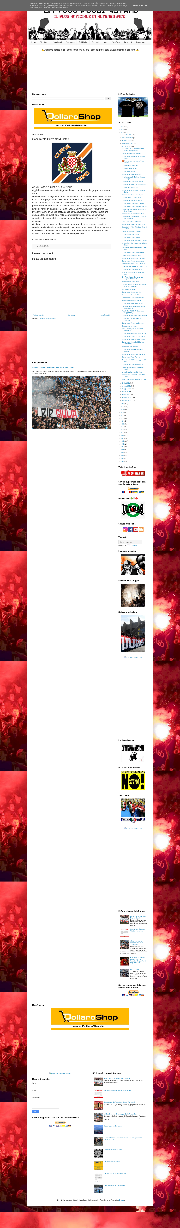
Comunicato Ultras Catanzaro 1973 (134, 184)
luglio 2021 (126, 383)
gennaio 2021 (127, 400)
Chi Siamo (44, 42)
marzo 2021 (126, 394)
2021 (122, 132)
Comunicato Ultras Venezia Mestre (133, 339)
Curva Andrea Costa (129, 289)
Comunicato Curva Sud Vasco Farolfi (134, 206)
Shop (105, 42)
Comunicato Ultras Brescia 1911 (133, 303)
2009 (122, 435)
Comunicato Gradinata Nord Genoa (134, 333)
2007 (122, 441)
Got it (147, 5)
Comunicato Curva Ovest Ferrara (133, 252)
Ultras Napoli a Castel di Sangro (133, 372)
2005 (122, 447)
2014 (122, 421)
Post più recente (38, 315)
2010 (122, 432)
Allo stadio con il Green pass (131, 255)
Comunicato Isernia (128, 171)
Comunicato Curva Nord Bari (131, 292)
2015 (122, 418)
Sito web (95, 42)
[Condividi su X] (43, 246)
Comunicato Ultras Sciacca (113, 1150)
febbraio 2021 (127, 397)
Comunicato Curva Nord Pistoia (132, 182)
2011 (122, 430)
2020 (122, 404)
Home (33, 42)
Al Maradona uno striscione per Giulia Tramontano (53, 368)
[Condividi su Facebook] (45, 246)
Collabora (70, 42)
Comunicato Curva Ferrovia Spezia (133, 336)
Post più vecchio (105, 315)
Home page (72, 315)
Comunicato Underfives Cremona (133, 323)
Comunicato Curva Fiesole (131, 237)
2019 (122, 407)
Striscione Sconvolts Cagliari (131, 301)
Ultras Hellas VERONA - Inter (131, 198)
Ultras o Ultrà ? (135, 969)
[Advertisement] (90, 72)
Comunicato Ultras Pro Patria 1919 (133, 224)
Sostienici (57, 42)
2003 (122, 452)
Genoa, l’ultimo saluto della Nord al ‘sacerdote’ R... (133, 307)
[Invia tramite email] (38, 246)
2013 (122, 424)
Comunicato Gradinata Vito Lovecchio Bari (137, 930)
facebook (128, 42)
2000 (122, 461)
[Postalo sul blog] (40, 246)
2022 (122, 129)
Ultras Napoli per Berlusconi (113, 1126)
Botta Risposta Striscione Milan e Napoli (138, 917)
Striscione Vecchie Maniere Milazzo (134, 379)
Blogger (121, 1200)
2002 (122, 455)
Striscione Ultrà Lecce (129, 326)
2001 (122, 458)
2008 (122, 438)
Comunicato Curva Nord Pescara (115, 1173)
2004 (122, 450)
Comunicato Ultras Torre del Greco (133, 264)
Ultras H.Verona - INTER (130, 187)
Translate (135, 545)
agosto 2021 (126, 146)
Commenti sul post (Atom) (47, 319)
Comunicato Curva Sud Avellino (132, 364)
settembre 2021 (127, 143)
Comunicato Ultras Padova (131, 357)
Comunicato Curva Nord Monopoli (133, 258)
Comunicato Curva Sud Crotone (132, 295)
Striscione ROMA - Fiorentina (131, 221)
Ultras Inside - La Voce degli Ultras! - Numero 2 (119, 1102)
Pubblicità (83, 42)
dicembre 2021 (127, 135)
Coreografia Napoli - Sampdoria (114, 1185)
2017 (122, 412)
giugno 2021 (126, 386)
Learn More (138, 5)
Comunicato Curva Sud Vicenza (132, 269)
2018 (122, 410)
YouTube (116, 42)
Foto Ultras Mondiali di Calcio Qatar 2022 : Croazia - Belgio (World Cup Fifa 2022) (138, 960)
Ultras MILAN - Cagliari (129, 168)
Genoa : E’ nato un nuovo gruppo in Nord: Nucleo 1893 (134, 285)
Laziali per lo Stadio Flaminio (131, 153)
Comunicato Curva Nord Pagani (132, 195)
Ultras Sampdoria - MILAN (130, 234)
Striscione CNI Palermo (130, 347)
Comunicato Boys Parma (112, 1161)
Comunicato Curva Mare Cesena (133, 203)
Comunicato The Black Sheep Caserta (135, 315)
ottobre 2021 (126, 141)
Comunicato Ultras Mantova (131, 174)
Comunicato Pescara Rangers (132, 201)
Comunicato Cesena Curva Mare (133, 214)
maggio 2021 (127, 389)
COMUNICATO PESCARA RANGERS (134, 267)
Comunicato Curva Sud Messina (133, 298)
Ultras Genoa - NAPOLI (130, 166)
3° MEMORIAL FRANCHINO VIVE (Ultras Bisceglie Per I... (133, 149)
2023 (122, 127)
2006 (122, 444)
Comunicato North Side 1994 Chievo (134, 240)
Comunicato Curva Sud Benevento (133, 354)
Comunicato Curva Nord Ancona (133, 261)
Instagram (140, 42)
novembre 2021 (127, 138)
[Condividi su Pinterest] (47, 246)
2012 (122, 427)
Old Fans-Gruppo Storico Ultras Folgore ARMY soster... (132, 278)
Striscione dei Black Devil (130, 282)
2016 (122, 415)
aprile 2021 (126, 392)
